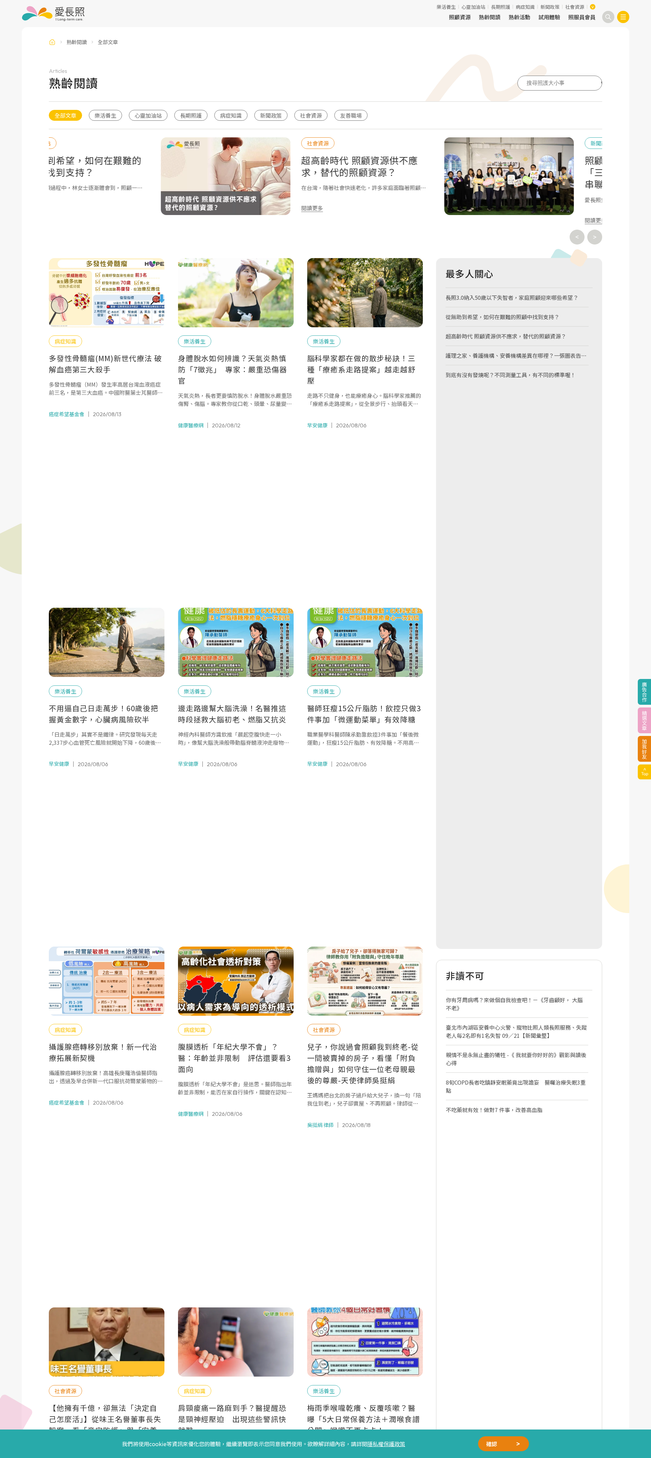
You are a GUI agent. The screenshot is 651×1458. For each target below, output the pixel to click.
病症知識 (525, 6)
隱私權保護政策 (386, 1444)
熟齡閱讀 (489, 17)
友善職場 (351, 115)
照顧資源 (460, 17)
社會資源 (574, 6)
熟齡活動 (519, 17)
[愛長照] (53, 13)
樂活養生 (446, 6)
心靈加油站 (473, 6)
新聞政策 (549, 6)
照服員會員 (581, 17)
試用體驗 (549, 17)
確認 (491, 1444)
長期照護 (500, 6)
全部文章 (65, 115)
